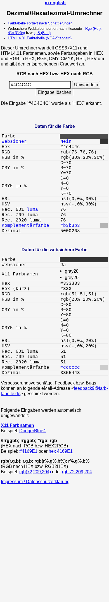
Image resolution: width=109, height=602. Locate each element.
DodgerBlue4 (32, 430)
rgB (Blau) (42, 33)
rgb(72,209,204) (35, 471)
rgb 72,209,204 (77, 471)
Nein (66, 141)
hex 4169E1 (61, 451)
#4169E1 (28, 451)
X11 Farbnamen (17, 425)
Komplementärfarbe (25, 225)
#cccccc (70, 367)
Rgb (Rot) (93, 28)
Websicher (14, 141)
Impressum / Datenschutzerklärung (35, 481)
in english (55, 2)
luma (32, 209)
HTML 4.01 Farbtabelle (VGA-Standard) (40, 38)
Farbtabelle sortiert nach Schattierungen (40, 23)
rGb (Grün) (16, 33)
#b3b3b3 (70, 225)
